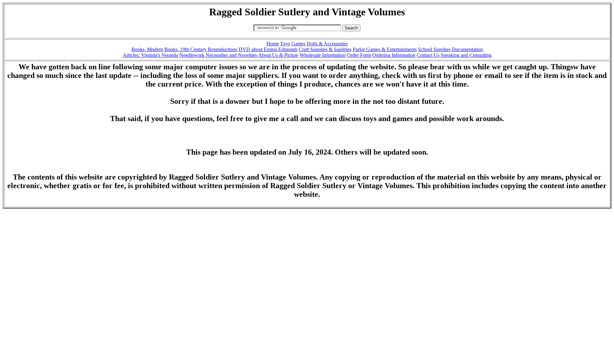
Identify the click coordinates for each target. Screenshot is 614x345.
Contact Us (428, 55)
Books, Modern (147, 49)
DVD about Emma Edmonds (268, 49)
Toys (285, 43)
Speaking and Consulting (466, 55)
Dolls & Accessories (327, 43)
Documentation (467, 49)
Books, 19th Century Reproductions (200, 49)
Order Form (359, 55)
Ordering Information (393, 55)
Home (272, 43)
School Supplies (434, 49)
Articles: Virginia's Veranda (150, 55)
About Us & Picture (278, 55)
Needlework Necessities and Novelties (218, 55)
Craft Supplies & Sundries (325, 49)
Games (298, 43)
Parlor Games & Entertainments (385, 49)
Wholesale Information (323, 55)
